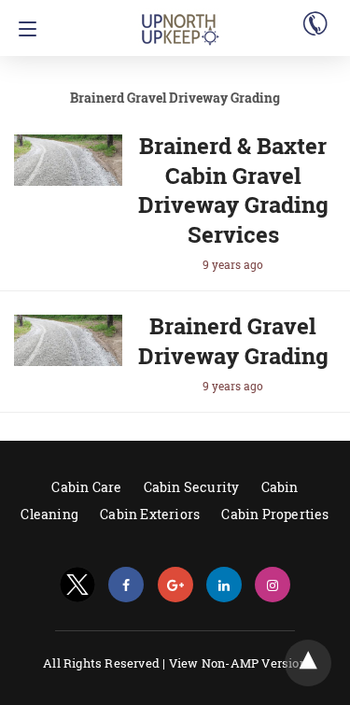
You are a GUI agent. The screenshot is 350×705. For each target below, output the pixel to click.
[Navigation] (23, 29)
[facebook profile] (126, 585)
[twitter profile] (77, 585)
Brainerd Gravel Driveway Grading (233, 341)
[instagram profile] (272, 585)
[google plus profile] (175, 585)
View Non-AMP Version (238, 663)
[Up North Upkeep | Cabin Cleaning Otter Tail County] (180, 21)
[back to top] (308, 663)
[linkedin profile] (224, 585)
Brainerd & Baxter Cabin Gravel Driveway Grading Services (233, 190)
